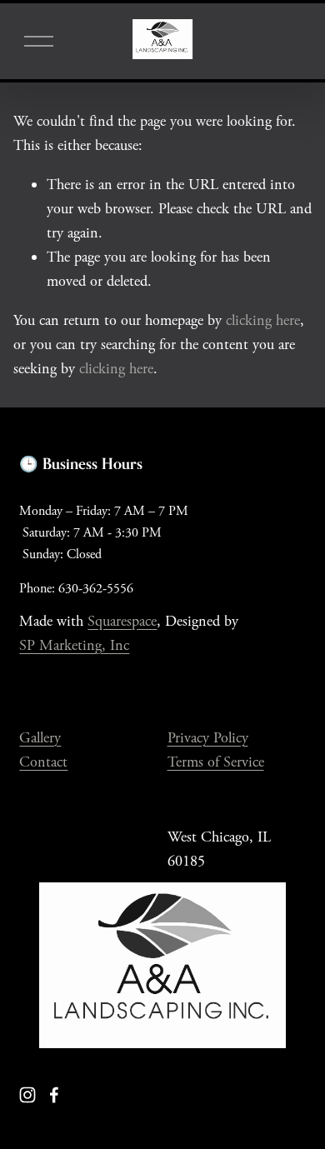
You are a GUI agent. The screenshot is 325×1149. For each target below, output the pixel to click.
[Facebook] (54, 1095)
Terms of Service (216, 762)
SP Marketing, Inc (74, 645)
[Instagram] (27, 1095)
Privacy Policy (208, 737)
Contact (43, 762)
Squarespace (122, 621)
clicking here (263, 320)
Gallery (40, 737)
